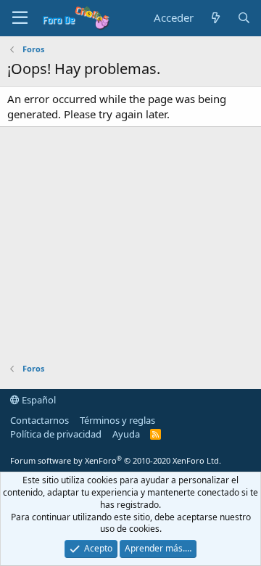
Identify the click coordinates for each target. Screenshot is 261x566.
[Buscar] (244, 17)
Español (38, 399)
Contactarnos (39, 420)
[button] (20, 18)
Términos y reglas (117, 420)
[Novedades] (215, 17)
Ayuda (126, 433)
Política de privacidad (56, 433)
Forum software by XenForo (115, 460)
